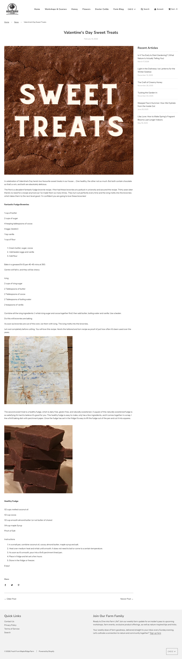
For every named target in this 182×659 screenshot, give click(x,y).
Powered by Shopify (46, 651)
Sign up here (155, 633)
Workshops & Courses (56, 9)
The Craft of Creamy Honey (150, 82)
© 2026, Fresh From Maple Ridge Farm (19, 651)
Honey (74, 9)
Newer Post (125, 599)
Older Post (11, 599)
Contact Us (9, 621)
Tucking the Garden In (147, 92)
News (16, 22)
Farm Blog (118, 9)
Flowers (86, 9)
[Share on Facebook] (5, 584)
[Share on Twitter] (12, 584)
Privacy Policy (10, 625)
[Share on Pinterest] (18, 584)
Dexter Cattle (102, 9)
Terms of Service (11, 629)
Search (7, 632)
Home (37, 9)
